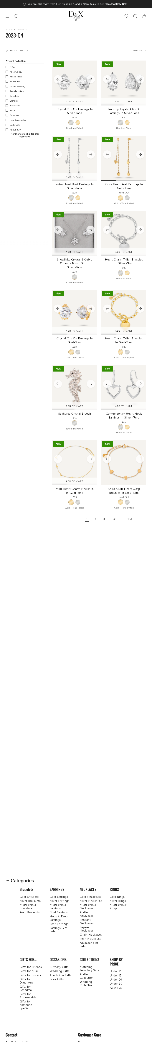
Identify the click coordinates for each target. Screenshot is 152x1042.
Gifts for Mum (29, 971)
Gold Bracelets (29, 896)
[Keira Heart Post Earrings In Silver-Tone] (74, 158)
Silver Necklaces (91, 901)
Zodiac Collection (86, 976)
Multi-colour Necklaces (88, 906)
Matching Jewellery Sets (89, 968)
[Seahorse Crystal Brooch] (74, 387)
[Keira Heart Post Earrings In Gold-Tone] (123, 158)
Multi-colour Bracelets (28, 906)
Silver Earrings (59, 901)
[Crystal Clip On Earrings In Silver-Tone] (74, 83)
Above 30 (116, 987)
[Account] (135, 16)
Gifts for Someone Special (26, 1005)
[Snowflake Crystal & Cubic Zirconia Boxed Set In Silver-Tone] (74, 233)
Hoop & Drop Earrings (58, 918)
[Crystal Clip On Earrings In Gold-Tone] (74, 312)
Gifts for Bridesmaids (28, 995)
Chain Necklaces (91, 934)
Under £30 (15, 125)
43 (114, 519)
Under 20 (116, 979)
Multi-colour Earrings (58, 906)
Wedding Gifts (59, 971)
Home (9, 29)
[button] (16, 16)
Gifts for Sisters (30, 975)
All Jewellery (16, 72)
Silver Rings (118, 901)
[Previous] (58, 79)
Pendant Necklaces (86, 921)
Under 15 (115, 975)
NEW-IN (14, 67)
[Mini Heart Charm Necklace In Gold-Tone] (74, 462)
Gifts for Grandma (26, 988)
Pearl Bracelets (30, 912)
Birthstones (15, 81)
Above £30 (15, 129)
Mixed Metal (16, 76)
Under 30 (116, 983)
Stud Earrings (59, 912)
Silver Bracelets (30, 901)
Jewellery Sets (17, 91)
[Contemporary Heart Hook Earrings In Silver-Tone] (123, 387)
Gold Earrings (59, 896)
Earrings (14, 101)
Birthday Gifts (59, 967)
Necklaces (15, 105)
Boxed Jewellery (18, 86)
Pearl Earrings (59, 924)
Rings (12, 110)
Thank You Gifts (60, 975)
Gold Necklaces (90, 896)
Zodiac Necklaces (86, 914)
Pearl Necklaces (90, 938)
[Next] (91, 79)
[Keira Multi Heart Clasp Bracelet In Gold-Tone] (123, 462)
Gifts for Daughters (26, 981)
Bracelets (14, 96)
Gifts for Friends (31, 967)
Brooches (14, 115)
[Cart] (144, 16)
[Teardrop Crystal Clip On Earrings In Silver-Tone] (123, 83)
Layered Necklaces (86, 929)
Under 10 (115, 971)
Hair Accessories (18, 120)
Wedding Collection (86, 983)
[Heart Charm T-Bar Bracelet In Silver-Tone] (123, 233)
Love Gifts (57, 979)
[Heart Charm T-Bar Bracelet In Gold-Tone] (123, 312)
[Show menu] (7, 16)
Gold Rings (117, 896)
